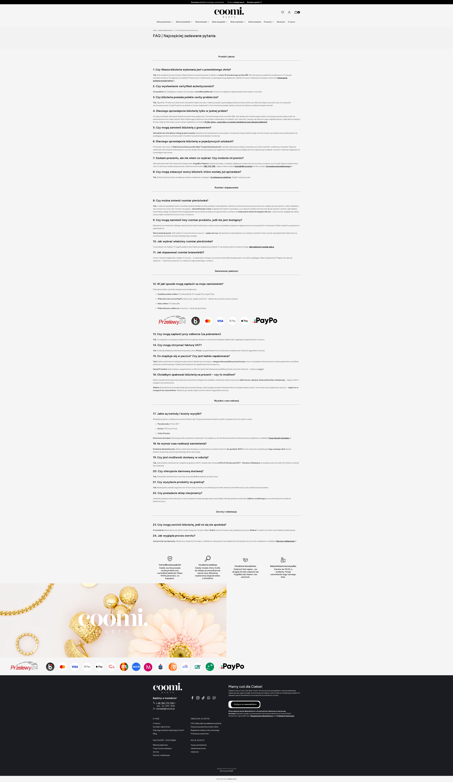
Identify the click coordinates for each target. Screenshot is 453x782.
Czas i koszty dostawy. (279, 438)
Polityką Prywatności (285, 716)
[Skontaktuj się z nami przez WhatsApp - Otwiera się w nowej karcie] (208, 698)
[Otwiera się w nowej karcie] (214, 698)
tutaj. (260, 369)
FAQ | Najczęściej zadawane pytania (206, 723)
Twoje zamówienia (198, 745)
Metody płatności (160, 745)
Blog (155, 733)
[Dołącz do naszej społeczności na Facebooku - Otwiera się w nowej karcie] (192, 698)
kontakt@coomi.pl (243, 166)
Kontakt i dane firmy (161, 727)
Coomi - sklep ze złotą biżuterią (162, 30)
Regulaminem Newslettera (262, 716)
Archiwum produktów (221, 177)
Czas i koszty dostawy (162, 748)
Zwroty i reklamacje (161, 755)
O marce (156, 723)
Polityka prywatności (200, 733)
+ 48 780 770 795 (165, 703)
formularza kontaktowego (278, 166)
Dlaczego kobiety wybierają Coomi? (168, 730)
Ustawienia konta (198, 748)
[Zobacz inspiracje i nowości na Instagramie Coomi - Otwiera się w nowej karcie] (198, 698)
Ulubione (195, 752)
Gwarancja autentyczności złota (204, 727)
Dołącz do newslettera (245, 704)
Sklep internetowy (225, 779)
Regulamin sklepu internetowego (205, 730)
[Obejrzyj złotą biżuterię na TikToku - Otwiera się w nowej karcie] (203, 698)
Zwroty (156, 752)
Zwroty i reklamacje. (285, 541)
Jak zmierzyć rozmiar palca (261, 247)
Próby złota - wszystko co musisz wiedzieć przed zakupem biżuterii (236, 122)
